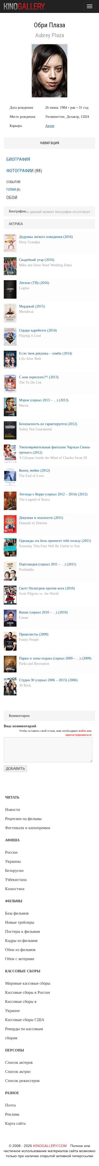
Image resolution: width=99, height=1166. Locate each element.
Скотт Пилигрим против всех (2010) (47, 588)
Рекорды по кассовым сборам (24, 1033)
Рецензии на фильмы (23, 819)
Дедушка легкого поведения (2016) (46, 237)
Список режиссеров (22, 1081)
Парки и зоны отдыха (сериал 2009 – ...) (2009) (55, 658)
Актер (49, 126)
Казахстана (14, 889)
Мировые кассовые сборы (27, 983)
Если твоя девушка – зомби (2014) (45, 353)
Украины (13, 861)
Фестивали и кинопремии (27, 828)
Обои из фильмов (20, 950)
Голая (11, 189)
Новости (12, 809)
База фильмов (17, 913)
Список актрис (18, 1071)
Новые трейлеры (19, 922)
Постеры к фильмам (22, 931)
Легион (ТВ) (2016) (34, 283)
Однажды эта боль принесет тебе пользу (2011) (55, 541)
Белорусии (14, 870)
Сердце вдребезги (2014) (38, 330)
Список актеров (19, 1062)
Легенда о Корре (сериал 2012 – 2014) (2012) (53, 494)
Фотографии (20, 171)
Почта (10, 1105)
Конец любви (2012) (34, 470)
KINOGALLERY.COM (50, 1146)
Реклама (12, 1114)
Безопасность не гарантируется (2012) (48, 424)
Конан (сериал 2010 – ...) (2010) (43, 612)
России (11, 852)
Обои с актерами (19, 959)
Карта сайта (15, 1123)
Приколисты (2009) (33, 634)
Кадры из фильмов (21, 940)
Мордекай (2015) (32, 306)
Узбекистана (16, 879)
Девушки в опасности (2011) (41, 518)
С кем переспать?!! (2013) (39, 377)
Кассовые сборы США (24, 1020)
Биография (18, 160)
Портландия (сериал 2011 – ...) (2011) (47, 564)
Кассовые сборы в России (27, 992)
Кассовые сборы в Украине (21, 1006)
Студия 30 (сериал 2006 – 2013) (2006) (48, 680)
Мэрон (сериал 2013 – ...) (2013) (44, 400)
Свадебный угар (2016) (36, 260)
